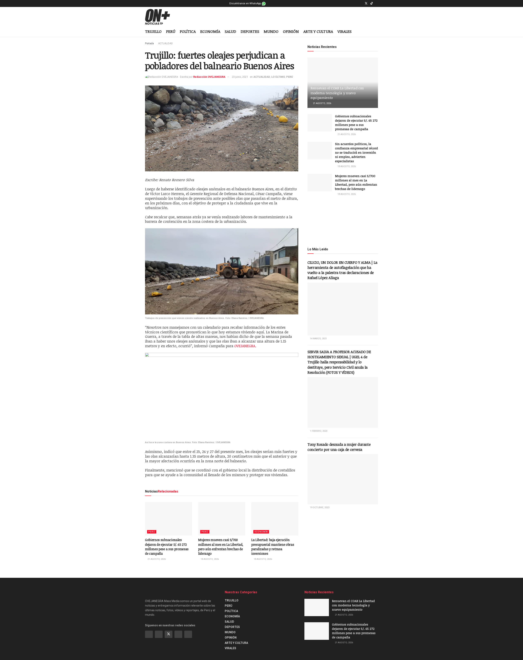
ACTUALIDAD (165, 43)
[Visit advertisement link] (342, 221)
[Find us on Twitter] (366, 3)
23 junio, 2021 (240, 76)
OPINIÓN (291, 31)
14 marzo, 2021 (318, 338)
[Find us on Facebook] (355, 3)
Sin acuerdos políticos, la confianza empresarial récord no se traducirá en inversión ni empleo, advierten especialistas (356, 152)
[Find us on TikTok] (371, 3)
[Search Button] (376, 32)
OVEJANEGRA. (245, 345)
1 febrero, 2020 (318, 431)
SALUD (230, 31)
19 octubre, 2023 (319, 507)
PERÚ (170, 31)
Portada (149, 43)
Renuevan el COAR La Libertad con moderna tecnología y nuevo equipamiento (337, 93)
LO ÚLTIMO (278, 76)
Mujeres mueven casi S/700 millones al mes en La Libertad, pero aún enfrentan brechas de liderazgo (220, 547)
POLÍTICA (188, 31)
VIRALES (344, 31)
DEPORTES (250, 31)
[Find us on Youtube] (377, 3)
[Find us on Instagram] (361, 3)
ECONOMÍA (210, 31)
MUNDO (271, 31)
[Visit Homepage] (160, 17)
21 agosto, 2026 (156, 559)
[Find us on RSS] (188, 634)
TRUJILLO (153, 31)
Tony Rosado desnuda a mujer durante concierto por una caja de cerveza (338, 447)
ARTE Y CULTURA (318, 31)
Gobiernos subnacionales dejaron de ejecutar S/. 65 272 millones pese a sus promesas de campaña (167, 547)
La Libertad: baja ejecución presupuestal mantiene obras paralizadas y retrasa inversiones (272, 547)
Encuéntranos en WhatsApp (245, 3)
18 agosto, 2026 (209, 559)
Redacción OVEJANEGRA (209, 76)
